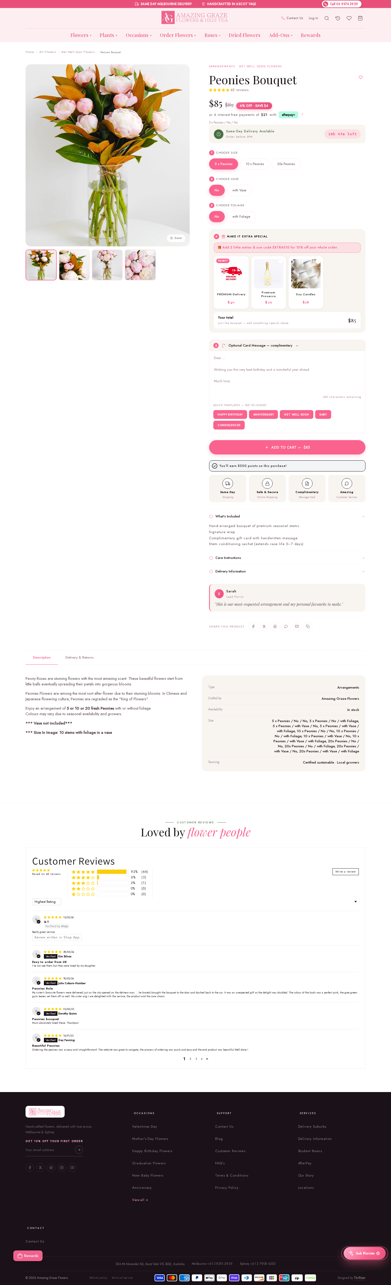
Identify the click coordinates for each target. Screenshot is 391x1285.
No (217, 190)
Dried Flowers (244, 35)
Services (308, 1113)
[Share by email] (296, 626)
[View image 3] (107, 265)
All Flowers (47, 52)
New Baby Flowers (147, 1175)
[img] (53, 917)
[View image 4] (140, 265)
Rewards (311, 35)
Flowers (80, 35)
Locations (306, 1187)
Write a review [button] (345, 872)
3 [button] (196, 1059)
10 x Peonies (255, 164)
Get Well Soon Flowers (78, 52)
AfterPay (305, 1163)
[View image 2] (74, 265)
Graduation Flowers (149, 1163)
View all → (140, 1200)
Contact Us (294, 18)
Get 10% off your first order (54, 1141)
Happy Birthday (230, 414)
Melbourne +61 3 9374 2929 (212, 1264)
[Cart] (360, 18)
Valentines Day (144, 1126)
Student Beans (310, 1151)
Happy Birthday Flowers (152, 1151)
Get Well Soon (296, 414)
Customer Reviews (230, 1151)
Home (30, 52)
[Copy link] (307, 626)
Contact (36, 1228)
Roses (213, 35)
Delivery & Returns (79, 657)
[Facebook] (30, 1167)
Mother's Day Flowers (150, 1138)
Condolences (229, 425)
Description (42, 657)
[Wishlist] (349, 18)
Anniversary (263, 414)
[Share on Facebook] (253, 626)
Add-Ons (281, 35)
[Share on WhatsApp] (285, 626)
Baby (323, 414)
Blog (219, 1138)
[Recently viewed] (338, 18)
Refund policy (98, 1278)
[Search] (327, 18)
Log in (313, 18)
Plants (108, 35)
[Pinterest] (51, 1167)
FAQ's (220, 1163)
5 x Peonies (223, 164)
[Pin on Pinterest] (275, 626)
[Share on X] (264, 626)
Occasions (139, 35)
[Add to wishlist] (360, 77)
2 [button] (190, 1059)
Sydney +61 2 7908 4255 (258, 1264)
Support (224, 1113)
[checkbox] (231, 282)
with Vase (239, 190)
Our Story (306, 1175)
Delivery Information (315, 1138)
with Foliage (241, 216)
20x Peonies (286, 164)
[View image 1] (41, 265)
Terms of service (122, 1278)
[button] (219, 90)
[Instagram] (61, 1167)
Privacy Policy (227, 1187)
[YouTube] (72, 1167)
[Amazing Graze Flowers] (195, 18)
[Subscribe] (79, 1150)
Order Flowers (178, 35)
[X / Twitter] (40, 1167)
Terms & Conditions (231, 1175)
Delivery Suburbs (312, 1126)
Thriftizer (359, 1278)
